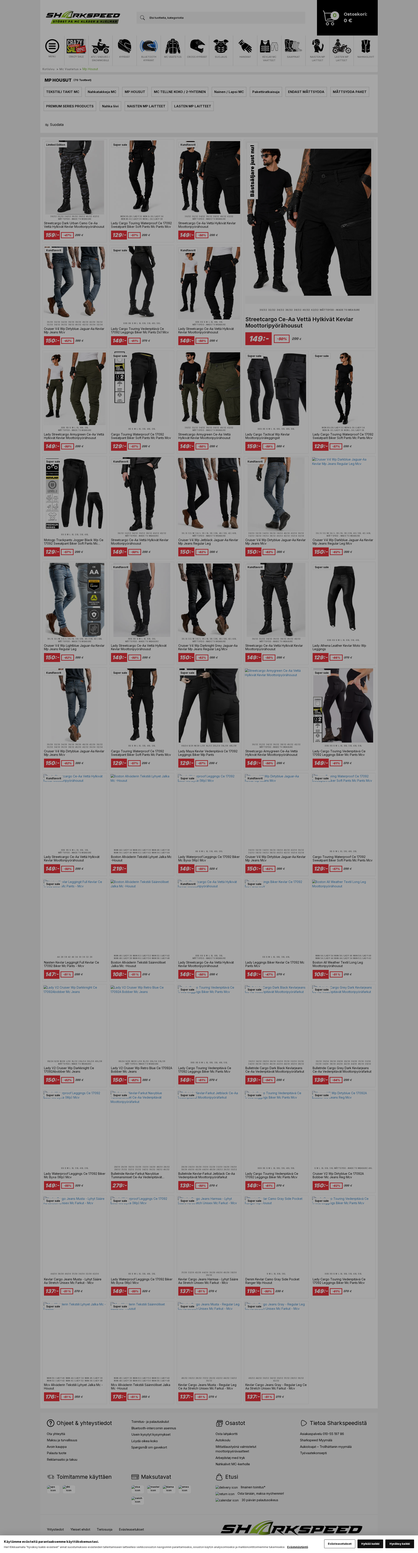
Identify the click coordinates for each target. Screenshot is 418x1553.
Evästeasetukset (340, 1543)
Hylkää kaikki (370, 1543)
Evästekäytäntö (297, 1547)
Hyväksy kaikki (399, 1543)
